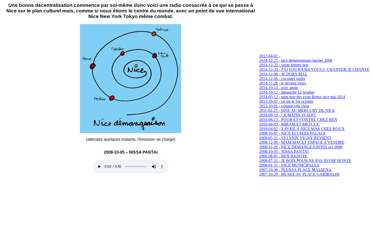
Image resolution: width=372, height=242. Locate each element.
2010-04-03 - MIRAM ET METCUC (289, 124)
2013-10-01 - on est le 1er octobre (286, 101)
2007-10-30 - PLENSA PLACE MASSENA (295, 170)
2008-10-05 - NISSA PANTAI (283, 151)
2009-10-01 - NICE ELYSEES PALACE (292, 133)
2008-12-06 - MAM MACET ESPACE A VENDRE (301, 142)
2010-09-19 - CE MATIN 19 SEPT (287, 115)
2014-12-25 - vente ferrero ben (283, 65)
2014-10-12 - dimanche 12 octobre (287, 92)
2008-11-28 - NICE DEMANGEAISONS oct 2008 (300, 147)
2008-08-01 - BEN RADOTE (283, 156)
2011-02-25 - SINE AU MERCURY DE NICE (297, 110)
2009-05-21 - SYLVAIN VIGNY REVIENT (295, 138)
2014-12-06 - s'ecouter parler (282, 78)
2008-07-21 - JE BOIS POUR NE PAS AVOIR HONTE (305, 160)
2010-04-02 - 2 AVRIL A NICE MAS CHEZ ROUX (302, 129)
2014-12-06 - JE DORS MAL (283, 74)
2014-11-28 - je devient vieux (282, 83)
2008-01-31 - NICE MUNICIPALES (289, 165)
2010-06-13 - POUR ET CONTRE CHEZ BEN (298, 119)
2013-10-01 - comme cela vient (284, 106)
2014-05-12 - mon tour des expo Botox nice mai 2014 (302, 97)
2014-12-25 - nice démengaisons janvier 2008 (295, 60)
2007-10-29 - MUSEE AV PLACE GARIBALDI (299, 174)
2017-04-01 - (269, 56)
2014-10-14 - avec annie (278, 88)
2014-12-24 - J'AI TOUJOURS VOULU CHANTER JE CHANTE (314, 69)
